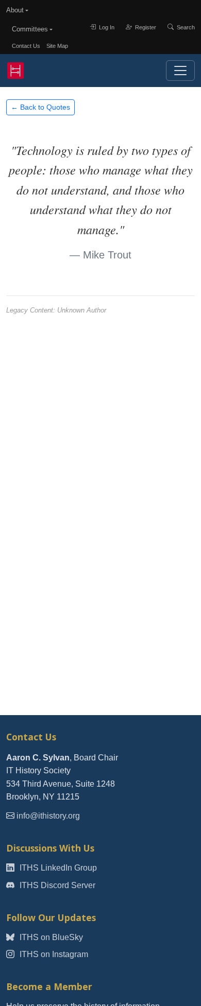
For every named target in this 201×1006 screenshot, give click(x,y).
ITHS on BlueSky (50, 937)
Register (144, 27)
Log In (105, 27)
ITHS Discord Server (56, 885)
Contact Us (26, 46)
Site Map (57, 46)
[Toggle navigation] (180, 70)
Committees (30, 29)
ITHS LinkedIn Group (57, 867)
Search (185, 27)
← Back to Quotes (40, 107)
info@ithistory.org (48, 815)
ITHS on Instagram (53, 954)
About (15, 10)
